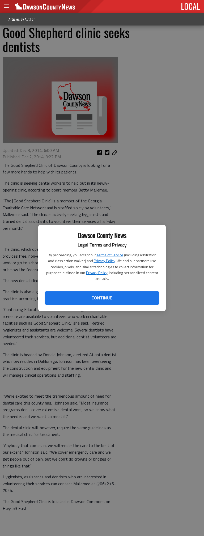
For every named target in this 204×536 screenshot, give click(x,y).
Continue (102, 298)
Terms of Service (110, 255)
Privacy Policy (104, 260)
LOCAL (190, 6)
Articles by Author (21, 19)
